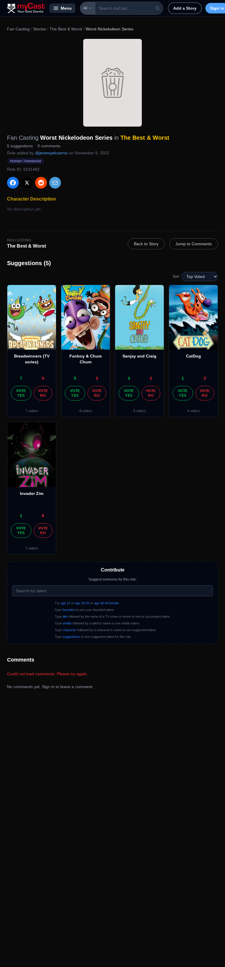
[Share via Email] (55, 183)
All (85, 8)
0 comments (49, 146)
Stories (39, 29)
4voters (193, 411)
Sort (176, 276)
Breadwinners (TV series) (32, 359)
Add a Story (185, 8)
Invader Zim (31, 493)
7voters (31, 411)
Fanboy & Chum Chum (85, 359)
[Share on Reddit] (41, 183)
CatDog (193, 356)
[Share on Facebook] (13, 183)
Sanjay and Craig (139, 356)
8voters (85, 411)
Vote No (43, 393)
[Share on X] (27, 183)
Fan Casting (18, 29)
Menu (66, 8)
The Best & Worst (66, 29)
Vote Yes (21, 393)
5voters (139, 411)
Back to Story (146, 243)
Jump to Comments (193, 243)
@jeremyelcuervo (51, 153)
